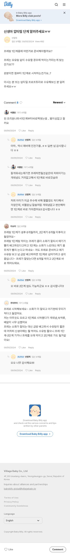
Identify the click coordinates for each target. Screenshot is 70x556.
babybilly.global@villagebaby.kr (20, 488)
